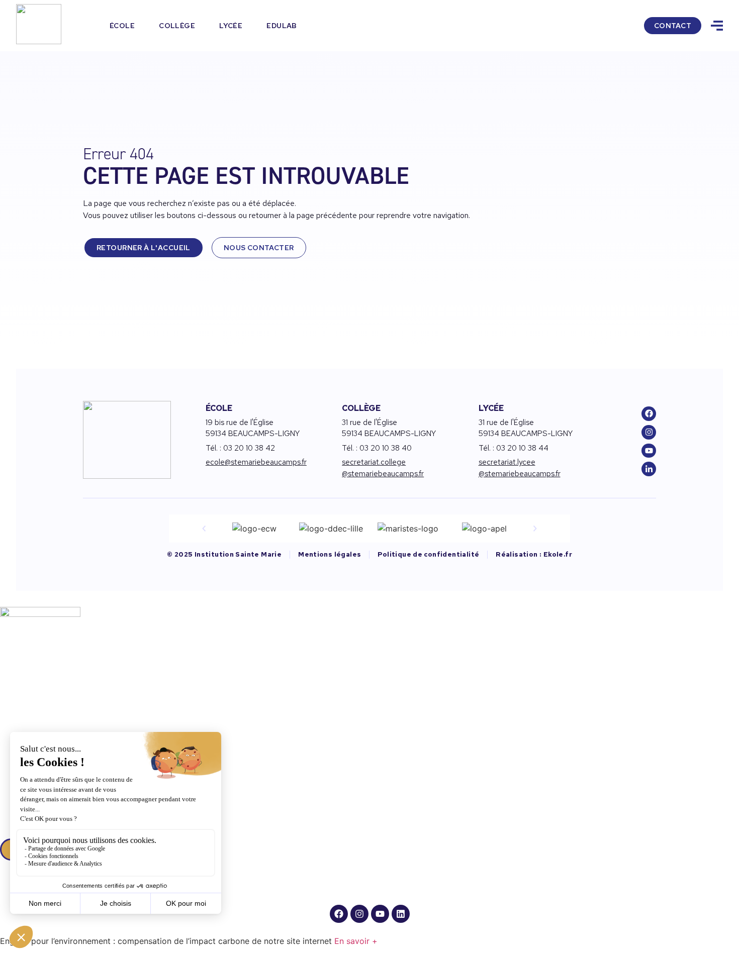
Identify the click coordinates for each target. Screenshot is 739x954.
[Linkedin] (401, 914)
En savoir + (356, 941)
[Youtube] (648, 451)
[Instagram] (648, 432)
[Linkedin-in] (648, 469)
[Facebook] (648, 413)
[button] (204, 528)
